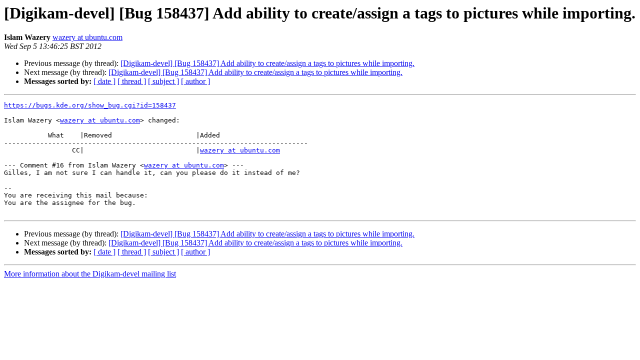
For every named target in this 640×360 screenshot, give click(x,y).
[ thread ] (132, 81)
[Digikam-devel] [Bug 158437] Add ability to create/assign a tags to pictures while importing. (267, 63)
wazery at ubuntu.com (87, 37)
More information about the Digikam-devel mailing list (90, 274)
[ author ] (195, 81)
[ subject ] (163, 81)
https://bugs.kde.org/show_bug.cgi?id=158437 (90, 105)
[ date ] (105, 81)
